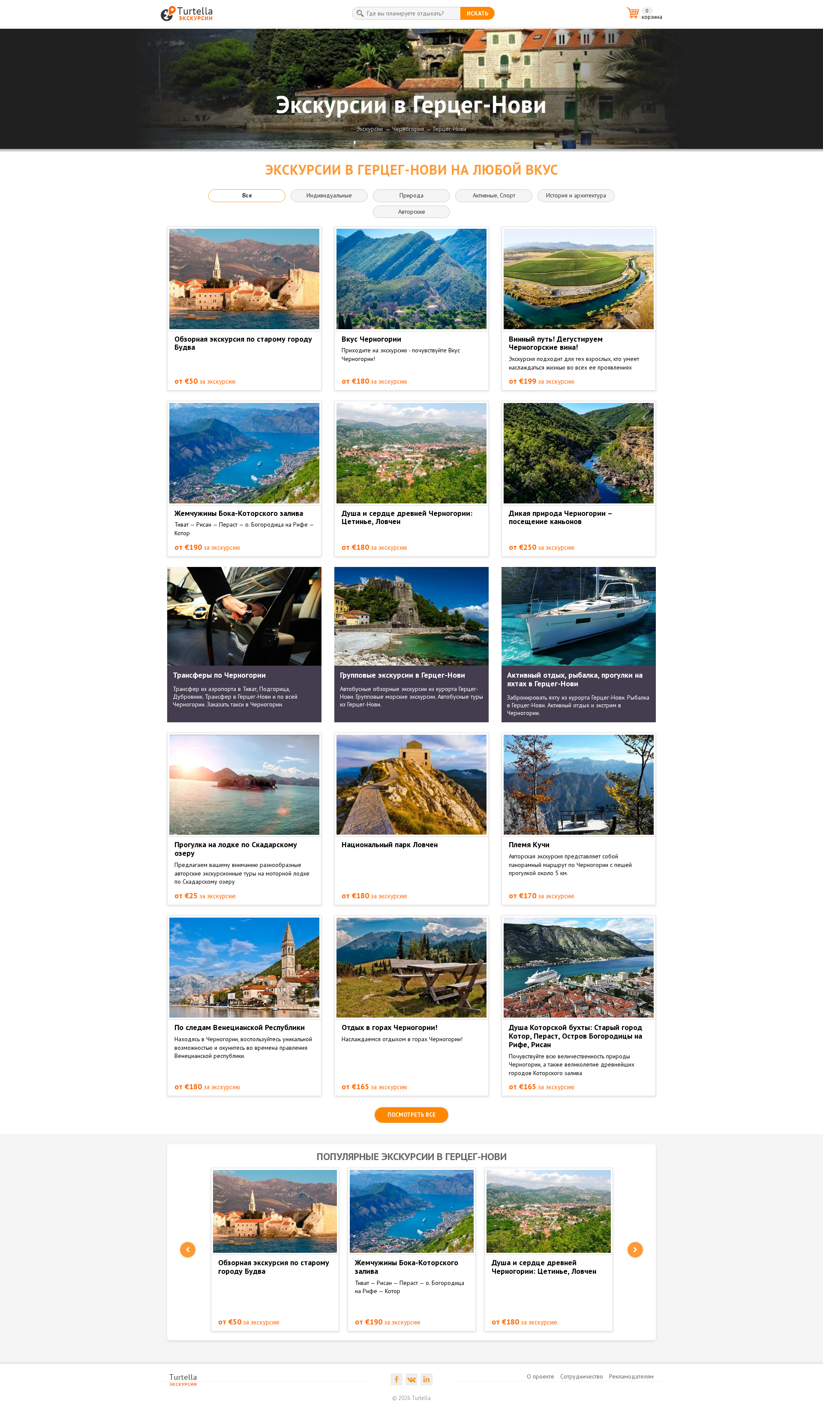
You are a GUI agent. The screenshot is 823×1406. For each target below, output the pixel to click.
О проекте (540, 1376)
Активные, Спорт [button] (494, 195)
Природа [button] (411, 195)
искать (477, 13)
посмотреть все (411, 1114)
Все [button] (247, 195)
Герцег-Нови (449, 129)
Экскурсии (370, 129)
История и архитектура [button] (576, 195)
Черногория (408, 129)
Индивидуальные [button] (329, 195)
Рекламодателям (631, 1376)
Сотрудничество (581, 1376)
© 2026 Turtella (411, 1398)
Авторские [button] (411, 211)
